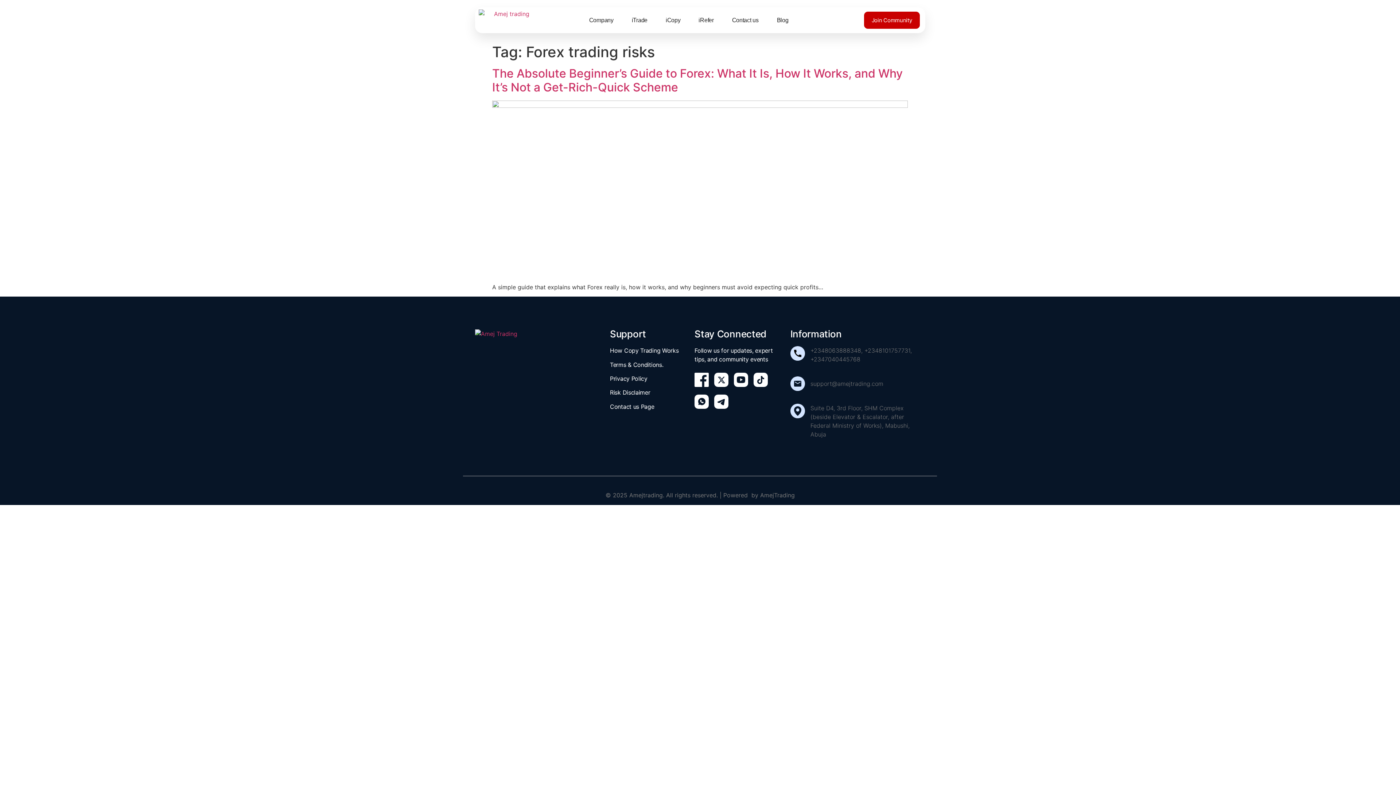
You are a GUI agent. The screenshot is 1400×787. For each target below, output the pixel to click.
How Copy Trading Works (644, 350)
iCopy (673, 20)
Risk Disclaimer (630, 392)
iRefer (706, 20)
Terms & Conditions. (636, 364)
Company (601, 20)
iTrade (640, 20)
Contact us (745, 20)
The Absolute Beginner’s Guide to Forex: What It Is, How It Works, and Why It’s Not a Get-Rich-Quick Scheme (697, 80)
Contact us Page (632, 406)
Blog (783, 20)
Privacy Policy (629, 378)
